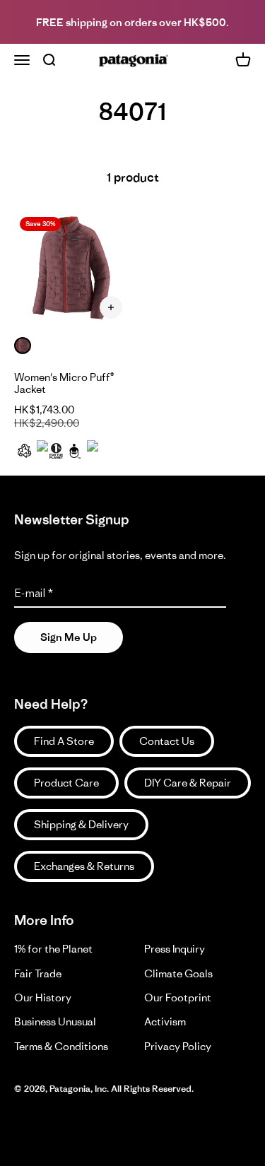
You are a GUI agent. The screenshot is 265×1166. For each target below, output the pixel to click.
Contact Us (166, 741)
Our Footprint (177, 997)
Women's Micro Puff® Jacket (64, 383)
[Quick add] (111, 307)
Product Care (66, 782)
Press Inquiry (174, 948)
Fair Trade (37, 973)
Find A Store (64, 741)
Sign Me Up (68, 637)
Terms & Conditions (61, 1046)
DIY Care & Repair (187, 782)
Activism (165, 1021)
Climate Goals (178, 973)
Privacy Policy (177, 1046)
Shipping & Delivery (81, 824)
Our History (42, 997)
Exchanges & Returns (84, 866)
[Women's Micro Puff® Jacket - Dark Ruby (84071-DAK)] (71, 268)
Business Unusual (55, 1021)
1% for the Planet (53, 948)
